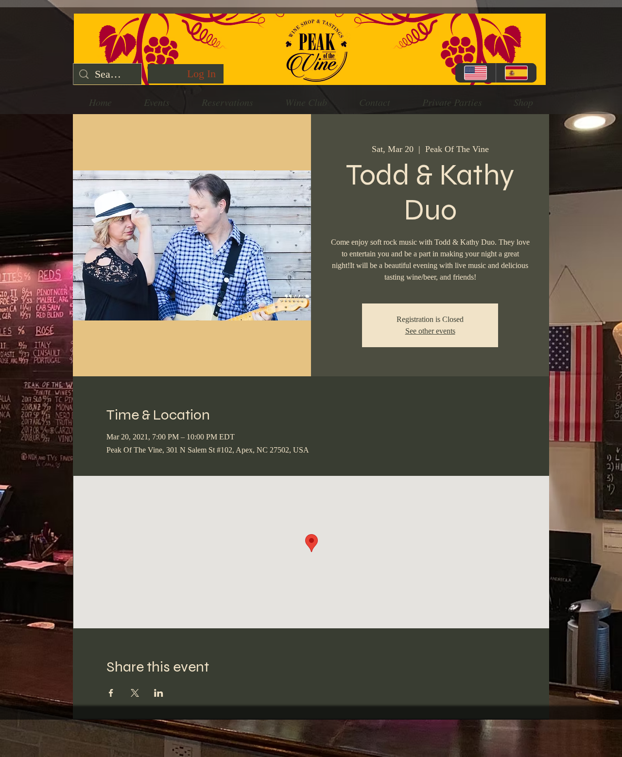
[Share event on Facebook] (111, 693)
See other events (430, 331)
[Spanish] (516, 73)
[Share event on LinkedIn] (158, 693)
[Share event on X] (134, 693)
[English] (475, 73)
